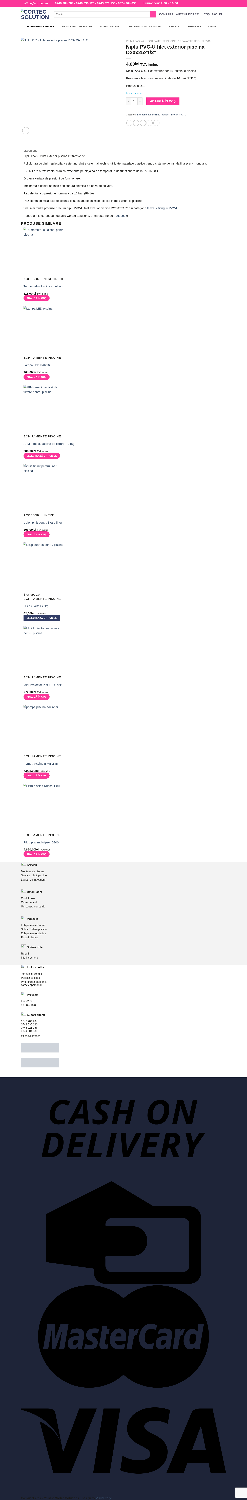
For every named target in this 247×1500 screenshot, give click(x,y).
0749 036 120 (85, 3)
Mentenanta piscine (32, 871)
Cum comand (29, 902)
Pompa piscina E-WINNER (41, 763)
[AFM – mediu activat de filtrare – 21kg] (44, 409)
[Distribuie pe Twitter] (136, 123)
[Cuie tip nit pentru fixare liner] (44, 488)
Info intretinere (29, 957)
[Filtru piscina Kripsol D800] (44, 808)
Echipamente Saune (33, 925)
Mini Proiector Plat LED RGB (43, 685)
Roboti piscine (29, 937)
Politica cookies (30, 977)
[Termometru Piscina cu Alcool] (44, 252)
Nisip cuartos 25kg (36, 606)
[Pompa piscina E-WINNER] (44, 729)
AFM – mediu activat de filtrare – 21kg (49, 443)
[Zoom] (25, 130)
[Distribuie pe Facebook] (129, 123)
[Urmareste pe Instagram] (220, 3)
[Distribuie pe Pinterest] (150, 123)
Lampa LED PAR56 (37, 365)
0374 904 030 (127, 3)
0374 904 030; (29, 1031)
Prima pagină (135, 41)
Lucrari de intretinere (33, 879)
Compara (166, 14)
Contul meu (28, 898)
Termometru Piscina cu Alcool (43, 286)
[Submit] (153, 14)
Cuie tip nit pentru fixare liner (43, 522)
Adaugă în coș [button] (37, 298)
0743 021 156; (29, 1027)
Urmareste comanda (33, 906)
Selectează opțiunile (42, 455)
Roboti (25, 953)
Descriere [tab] (30, 150)
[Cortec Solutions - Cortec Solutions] (35, 14)
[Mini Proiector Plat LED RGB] (44, 650)
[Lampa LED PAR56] (44, 331)
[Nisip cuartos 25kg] (44, 567)
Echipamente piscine (162, 41)
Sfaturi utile (35, 947)
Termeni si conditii (32, 973)
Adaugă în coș (163, 101)
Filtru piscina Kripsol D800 (41, 842)
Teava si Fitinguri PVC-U (196, 41)
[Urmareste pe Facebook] (217, 3)
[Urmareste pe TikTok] (224, 3)
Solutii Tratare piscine (34, 929)
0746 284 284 (64, 3)
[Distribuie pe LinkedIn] (156, 123)
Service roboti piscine (34, 875)
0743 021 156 (106, 3)
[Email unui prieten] (143, 123)
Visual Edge (104, 1498)
